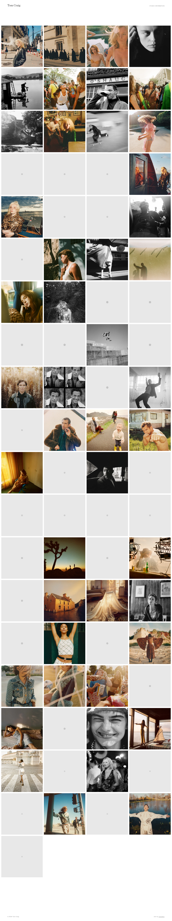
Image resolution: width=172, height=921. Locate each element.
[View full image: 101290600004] (107, 131)
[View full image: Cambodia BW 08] (107, 345)
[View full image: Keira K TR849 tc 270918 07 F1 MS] (107, 515)
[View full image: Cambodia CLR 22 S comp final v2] (150, 345)
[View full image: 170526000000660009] (22, 259)
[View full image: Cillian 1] (22, 387)
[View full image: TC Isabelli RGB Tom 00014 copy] (22, 728)
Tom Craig (13, 5)
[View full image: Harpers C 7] (64, 472)
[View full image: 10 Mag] (107, 302)
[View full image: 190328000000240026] (107, 259)
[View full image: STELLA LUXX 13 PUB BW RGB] (150, 600)
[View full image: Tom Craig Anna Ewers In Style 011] (22, 814)
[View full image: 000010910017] (150, 131)
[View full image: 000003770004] (64, 131)
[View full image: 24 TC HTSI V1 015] (64, 46)
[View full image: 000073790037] (22, 217)
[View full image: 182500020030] (107, 217)
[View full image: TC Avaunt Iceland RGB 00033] (22, 643)
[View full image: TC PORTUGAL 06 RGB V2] (150, 728)
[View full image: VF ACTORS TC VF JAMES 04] (150, 814)
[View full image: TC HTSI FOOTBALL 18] (64, 686)
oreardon (162, 916)
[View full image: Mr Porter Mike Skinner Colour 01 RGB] (107, 558)
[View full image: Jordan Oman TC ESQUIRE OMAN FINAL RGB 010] (64, 515)
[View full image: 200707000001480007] (22, 131)
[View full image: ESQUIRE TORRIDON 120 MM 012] (107, 430)
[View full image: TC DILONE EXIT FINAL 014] (64, 643)
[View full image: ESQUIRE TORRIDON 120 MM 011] (64, 430)
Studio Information (157, 6)
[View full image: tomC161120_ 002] (64, 728)
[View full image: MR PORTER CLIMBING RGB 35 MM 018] (64, 558)
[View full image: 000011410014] (64, 174)
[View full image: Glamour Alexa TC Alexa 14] (22, 472)
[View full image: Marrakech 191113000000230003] (150, 515)
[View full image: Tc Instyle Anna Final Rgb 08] (150, 686)
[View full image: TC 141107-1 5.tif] (22, 515)
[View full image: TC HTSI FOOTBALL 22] (107, 686)
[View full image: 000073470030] (22, 46)
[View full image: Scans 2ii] (64, 600)
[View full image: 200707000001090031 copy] (64, 302)
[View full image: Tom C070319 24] (64, 814)
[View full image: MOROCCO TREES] (22, 558)
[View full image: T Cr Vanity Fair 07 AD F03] (150, 771)
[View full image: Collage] (64, 387)
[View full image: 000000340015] (107, 89)
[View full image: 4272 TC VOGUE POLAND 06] (150, 46)
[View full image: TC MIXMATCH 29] (107, 728)
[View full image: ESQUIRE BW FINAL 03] (150, 387)
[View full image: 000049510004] (64, 89)
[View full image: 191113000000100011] (150, 259)
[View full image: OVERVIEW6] (22, 600)
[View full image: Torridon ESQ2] (107, 814)
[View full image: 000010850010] (64, 771)
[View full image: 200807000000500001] (64, 345)
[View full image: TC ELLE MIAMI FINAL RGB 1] (22, 686)
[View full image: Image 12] (150, 472)
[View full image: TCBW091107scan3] (107, 771)
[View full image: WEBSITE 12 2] (22, 856)
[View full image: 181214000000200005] (64, 259)
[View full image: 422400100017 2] (150, 217)
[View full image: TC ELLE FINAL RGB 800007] (107, 643)
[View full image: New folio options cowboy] (150, 558)
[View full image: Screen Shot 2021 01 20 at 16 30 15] (107, 600)
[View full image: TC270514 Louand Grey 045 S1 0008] (107, 174)
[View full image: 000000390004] (150, 89)
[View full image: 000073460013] (150, 174)
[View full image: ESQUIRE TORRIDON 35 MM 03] (22, 430)
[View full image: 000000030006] (22, 89)
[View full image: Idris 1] (107, 472)
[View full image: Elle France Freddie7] (107, 387)
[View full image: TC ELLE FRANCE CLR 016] (150, 643)
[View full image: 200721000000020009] (22, 345)
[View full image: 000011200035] (107, 46)
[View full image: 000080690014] (64, 217)
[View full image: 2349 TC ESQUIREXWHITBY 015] (150, 302)
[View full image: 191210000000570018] (22, 302)
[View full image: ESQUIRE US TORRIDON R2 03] (150, 430)
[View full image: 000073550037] (22, 174)
